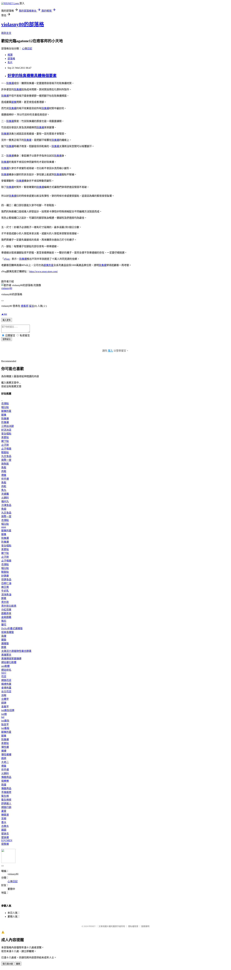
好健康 (5, 575)
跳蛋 (3, 784)
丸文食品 (6, 456)
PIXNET (92, 926)
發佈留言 (7, 339)
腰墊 (3, 639)
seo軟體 (5, 666)
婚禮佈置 (6, 684)
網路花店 (6, 680)
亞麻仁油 (6, 583)
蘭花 (3, 624)
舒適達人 (6, 803)
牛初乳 (5, 590)
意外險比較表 (8, 606)
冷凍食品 (6, 505)
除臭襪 (10, 83)
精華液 (5, 814)
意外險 (5, 602)
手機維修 (6, 792)
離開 (18, 964)
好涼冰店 (6, 430)
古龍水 (5, 826)
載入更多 (7, 320)
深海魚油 (6, 594)
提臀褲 (5, 844)
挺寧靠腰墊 (7, 632)
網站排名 (6, 670)
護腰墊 (5, 643)
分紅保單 (6, 609)
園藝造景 (6, 613)
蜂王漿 (5, 587)
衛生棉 (5, 796)
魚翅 (3, 509)
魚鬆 (3, 467)
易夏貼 (5, 437)
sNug (6, 259)
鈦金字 (5, 724)
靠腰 (3, 636)
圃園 (3, 830)
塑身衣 (5, 833)
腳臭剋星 (49, 265)
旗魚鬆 (5, 463)
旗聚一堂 (6, 460)
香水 (3, 822)
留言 (31, 306)
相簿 (10, 54)
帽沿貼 (5, 407)
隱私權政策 (133, 926)
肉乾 (3, 486)
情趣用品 (6, 777)
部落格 (11, 58)
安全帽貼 (6, 433)
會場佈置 (6, 687)
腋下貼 (5, 441)
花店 (3, 676)
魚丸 (3, 490)
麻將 (3, 758)
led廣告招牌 (7, 710)
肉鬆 (3, 471)
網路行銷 (6, 807)
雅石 (3, 621)
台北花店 (6, 691)
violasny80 (6, 288)
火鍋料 (5, 497)
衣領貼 (5, 403)
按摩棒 (5, 781)
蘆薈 (3, 811)
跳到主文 (6, 33)
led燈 (4, 714)
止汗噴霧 (6, 448)
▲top (4, 314)
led (2, 717)
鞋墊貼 (5, 452)
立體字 (5, 699)
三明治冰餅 (7, 426)
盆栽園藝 (6, 617)
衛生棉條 (6, 799)
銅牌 (3, 702)
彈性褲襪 (6, 754)
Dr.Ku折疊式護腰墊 (12, 628)
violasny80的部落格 (22, 24)
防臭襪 (5, 422)
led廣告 (5, 720)
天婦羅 (5, 494)
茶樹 (3, 818)
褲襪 (3, 750)
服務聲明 (145, 926)
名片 (10, 62)
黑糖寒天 (6, 654)
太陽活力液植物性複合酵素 (16, 651)
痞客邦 (24, 306)
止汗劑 (5, 445)
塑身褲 (5, 837)
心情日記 (27, 48)
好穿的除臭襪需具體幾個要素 (32, 76)
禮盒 (3, 475)
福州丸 (5, 501)
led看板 (5, 728)
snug (3, 527)
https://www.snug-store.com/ (43, 271)
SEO (3, 673)
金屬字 (5, 706)
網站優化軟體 (8, 662)
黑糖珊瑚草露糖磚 (11, 658)
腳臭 (13, 102)
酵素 (3, 598)
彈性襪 (5, 747)
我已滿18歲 (8, 964)
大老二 (5, 762)
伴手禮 (5, 478)
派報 (3, 695)
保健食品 (6, 579)
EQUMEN (6, 840)
